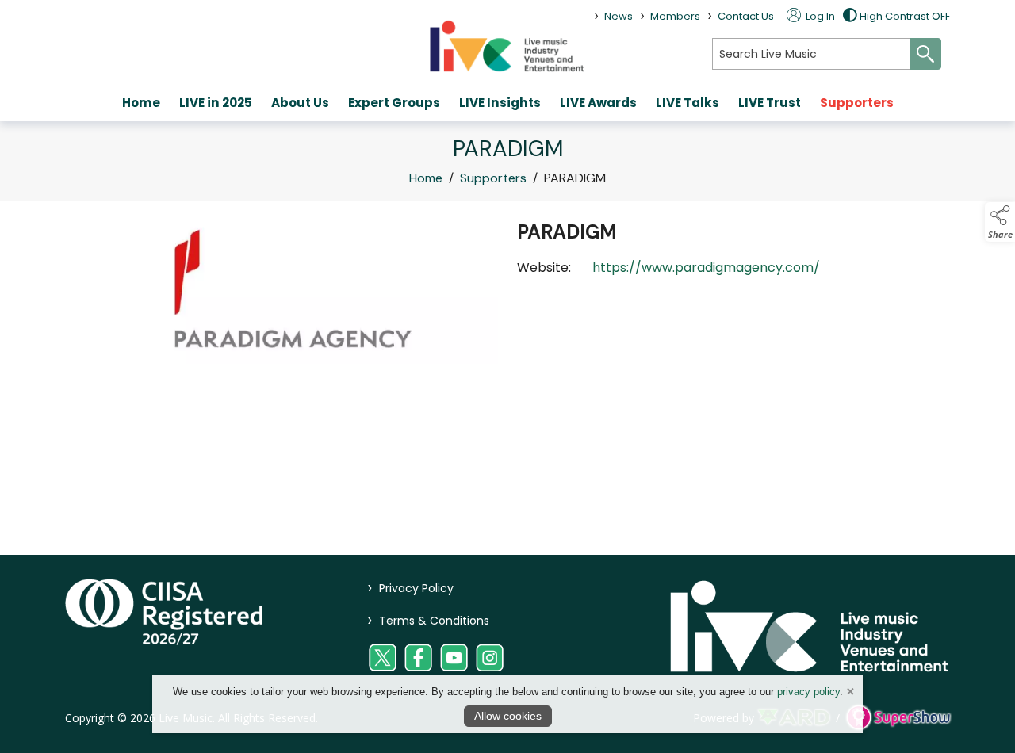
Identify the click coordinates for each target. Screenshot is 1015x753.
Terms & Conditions (428, 620)
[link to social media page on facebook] (418, 657)
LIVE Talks (687, 102)
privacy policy (808, 692)
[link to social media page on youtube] (454, 657)
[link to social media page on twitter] (382, 657)
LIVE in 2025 (215, 102)
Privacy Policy (410, 588)
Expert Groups (394, 102)
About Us (300, 102)
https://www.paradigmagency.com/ (706, 267)
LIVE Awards (598, 102)
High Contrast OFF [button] (905, 16)
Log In (819, 16)
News (618, 16)
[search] (811, 54)
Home (141, 102)
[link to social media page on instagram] (490, 657)
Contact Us (746, 16)
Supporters (857, 102)
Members (675, 16)
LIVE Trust (769, 102)
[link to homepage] (507, 45)
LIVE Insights (500, 102)
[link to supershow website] (898, 717)
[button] (1000, 222)
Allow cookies (508, 715)
